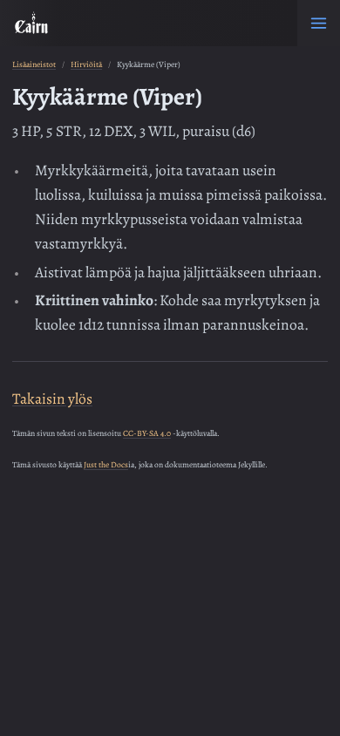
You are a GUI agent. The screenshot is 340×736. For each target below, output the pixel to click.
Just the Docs (106, 464)
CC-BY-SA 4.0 (147, 433)
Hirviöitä (86, 64)
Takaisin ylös (52, 398)
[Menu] (318, 23)
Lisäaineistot (34, 64)
